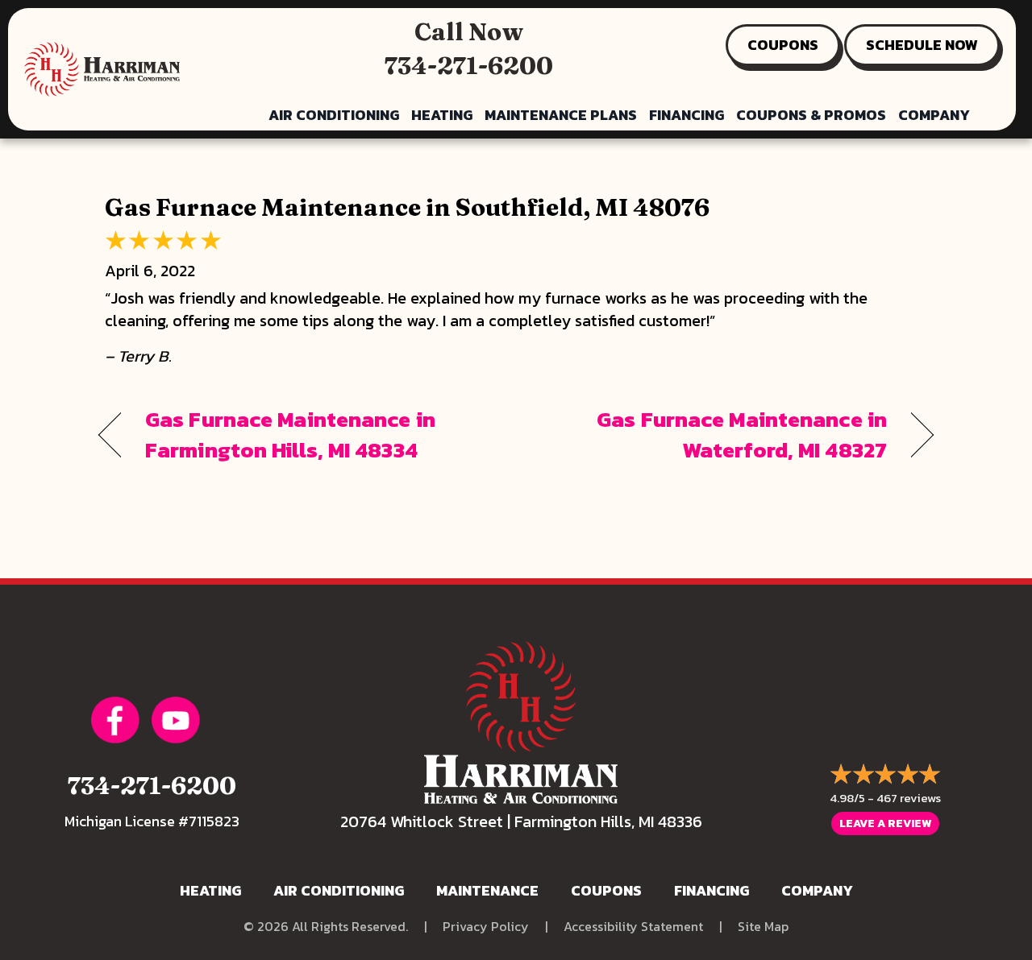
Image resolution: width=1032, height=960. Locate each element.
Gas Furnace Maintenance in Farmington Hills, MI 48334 (290, 435)
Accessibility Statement (633, 926)
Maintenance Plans (561, 115)
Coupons (606, 890)
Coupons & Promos (811, 115)
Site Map (763, 926)
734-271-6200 (469, 66)
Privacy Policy (486, 926)
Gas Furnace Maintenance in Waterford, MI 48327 (714, 435)
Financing (686, 115)
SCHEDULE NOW (922, 45)
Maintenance (487, 890)
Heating (441, 115)
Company (934, 115)
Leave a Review (885, 823)
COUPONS (782, 45)
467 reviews (908, 797)
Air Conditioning (333, 115)
